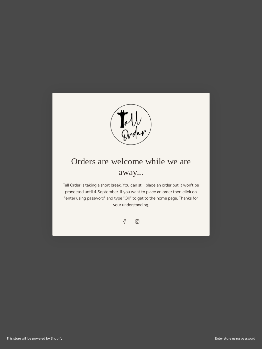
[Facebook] (124, 221)
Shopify (56, 338)
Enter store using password (235, 338)
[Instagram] (137, 221)
